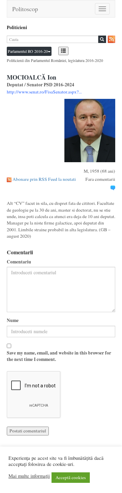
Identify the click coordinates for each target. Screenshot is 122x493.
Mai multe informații (29, 476)
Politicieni (17, 27)
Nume (13, 320)
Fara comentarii (100, 179)
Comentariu (19, 262)
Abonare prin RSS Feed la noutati (44, 179)
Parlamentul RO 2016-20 (28, 51)
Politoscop (25, 9)
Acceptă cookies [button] (71, 477)
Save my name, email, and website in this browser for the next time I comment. (59, 356)
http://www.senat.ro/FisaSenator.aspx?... (44, 92)
